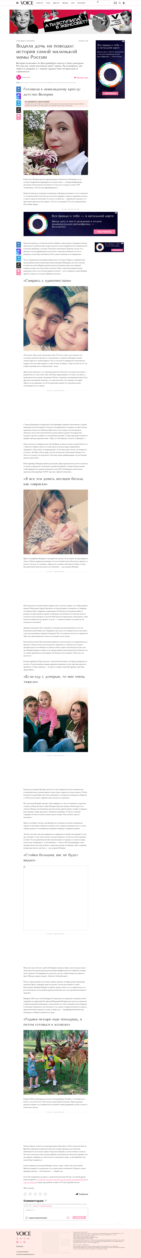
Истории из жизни (29, 82)
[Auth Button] (124, 3)
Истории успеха (40, 82)
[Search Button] (120, 3)
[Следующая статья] (70, 1224)
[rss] (17, 1239)
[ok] (17, 1242)
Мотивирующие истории (53, 82)
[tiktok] (21, 1242)
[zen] (28, 1239)
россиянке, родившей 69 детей (75, 1179)
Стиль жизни (20, 41)
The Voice (26, 3)
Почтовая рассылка (115, 3)
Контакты (19, 1246)
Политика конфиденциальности (25, 1254)
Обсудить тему (82, 77)
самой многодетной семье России (50, 1179)
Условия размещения (22, 1251)
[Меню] (17, 3)
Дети (21, 82)
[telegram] (24, 1239)
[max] (24, 1242)
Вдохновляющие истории (68, 82)
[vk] (21, 1239)
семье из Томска (29, 1182)
